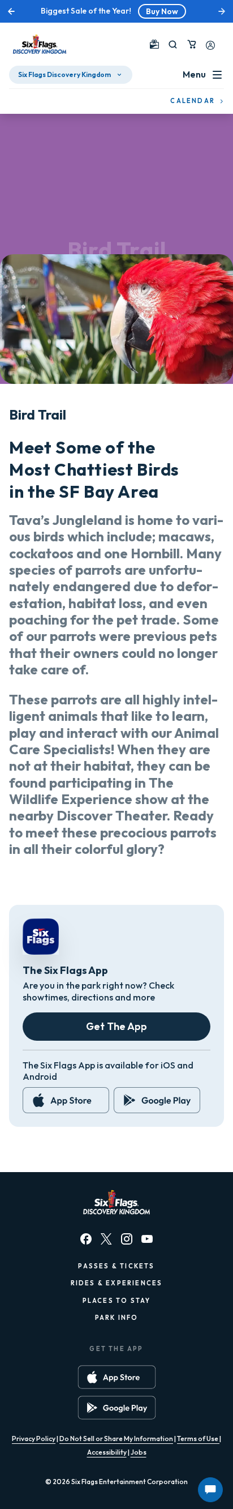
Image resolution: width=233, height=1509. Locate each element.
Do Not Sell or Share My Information (116, 1438)
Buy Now (162, 11)
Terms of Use (198, 1438)
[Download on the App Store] (66, 1100)
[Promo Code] (154, 44)
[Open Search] (173, 44)
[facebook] (86, 1239)
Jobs (138, 1452)
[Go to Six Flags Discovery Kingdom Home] (39, 44)
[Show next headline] (221, 11)
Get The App (116, 1026)
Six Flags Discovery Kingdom (64, 74)
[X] (106, 1239)
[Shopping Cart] (192, 44)
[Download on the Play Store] (157, 1100)
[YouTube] (147, 1239)
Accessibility (107, 1452)
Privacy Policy (33, 1438)
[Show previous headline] (11, 11)
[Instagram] (126, 1239)
